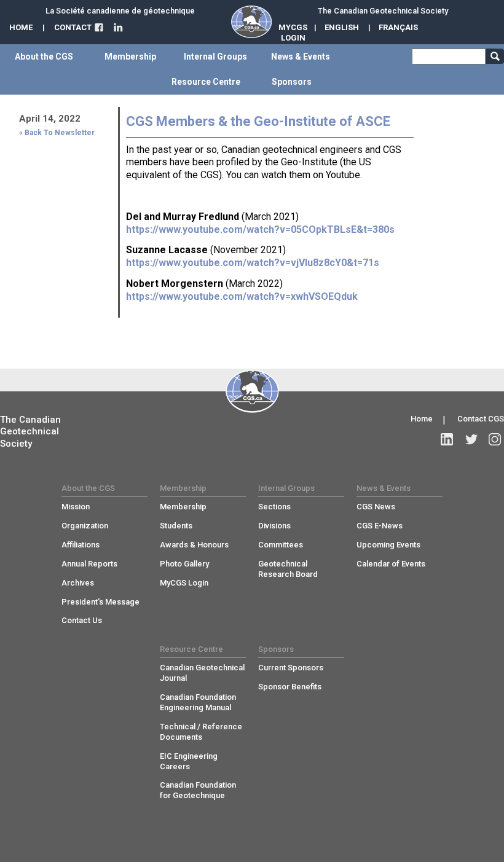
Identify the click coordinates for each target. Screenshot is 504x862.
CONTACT (73, 27)
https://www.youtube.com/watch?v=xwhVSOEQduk (242, 296)
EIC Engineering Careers (189, 761)
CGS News (375, 506)
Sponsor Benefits (289, 686)
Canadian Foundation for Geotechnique (198, 790)
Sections (274, 506)
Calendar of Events (390, 563)
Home (422, 418)
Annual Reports (89, 563)
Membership (183, 506)
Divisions (274, 525)
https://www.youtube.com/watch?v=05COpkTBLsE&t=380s (260, 229)
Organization (84, 525)
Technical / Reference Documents (201, 732)
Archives (77, 582)
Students (176, 525)
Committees (280, 544)
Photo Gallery (184, 563)
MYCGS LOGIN (292, 32)
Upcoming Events (388, 544)
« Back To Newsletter (57, 132)
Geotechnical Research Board (288, 569)
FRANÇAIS (398, 27)
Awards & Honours (194, 544)
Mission (75, 506)
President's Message (100, 601)
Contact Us (81, 620)
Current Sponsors (290, 667)
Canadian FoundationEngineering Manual (198, 702)
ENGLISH (342, 27)
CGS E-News (379, 525)
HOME (21, 27)
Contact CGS (480, 418)
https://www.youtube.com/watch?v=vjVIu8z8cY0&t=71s (252, 262)
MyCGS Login (184, 582)
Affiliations (80, 544)
